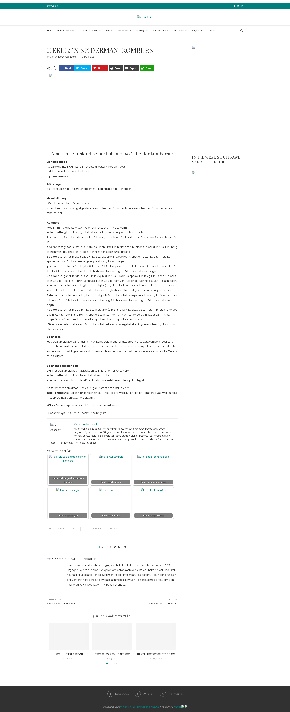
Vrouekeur (125, 706)
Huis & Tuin (159, 30)
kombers (97, 529)
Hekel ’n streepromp (69, 654)
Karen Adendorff (67, 56)
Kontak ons (52, 6)
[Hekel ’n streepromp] (69, 636)
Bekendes (123, 30)
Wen (210, 30)
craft (61, 529)
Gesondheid (180, 30)
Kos (108, 30)
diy (85, 529)
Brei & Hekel (90, 30)
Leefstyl (140, 30)
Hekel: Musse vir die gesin (156, 654)
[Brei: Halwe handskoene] (112, 636)
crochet (74, 529)
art (51, 529)
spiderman (112, 529)
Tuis (49, 30)
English (196, 30)
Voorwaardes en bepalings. (146, 706)
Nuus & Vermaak (66, 30)
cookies (177, 706)
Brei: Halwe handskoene (112, 654)
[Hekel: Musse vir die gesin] (156, 636)
